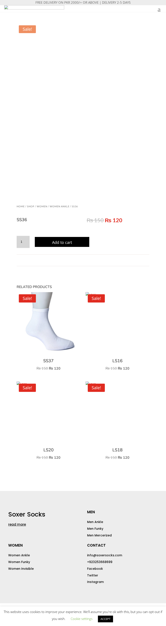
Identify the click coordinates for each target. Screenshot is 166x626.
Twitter (92, 575)
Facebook (95, 568)
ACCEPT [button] (105, 619)
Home (21, 206)
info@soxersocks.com (104, 555)
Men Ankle (95, 522)
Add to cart (62, 242)
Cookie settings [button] (82, 618)
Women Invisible (21, 568)
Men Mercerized (99, 535)
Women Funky (19, 562)
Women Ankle (59, 206)
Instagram (95, 582)
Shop (30, 206)
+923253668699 (99, 562)
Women (42, 206)
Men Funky (95, 528)
